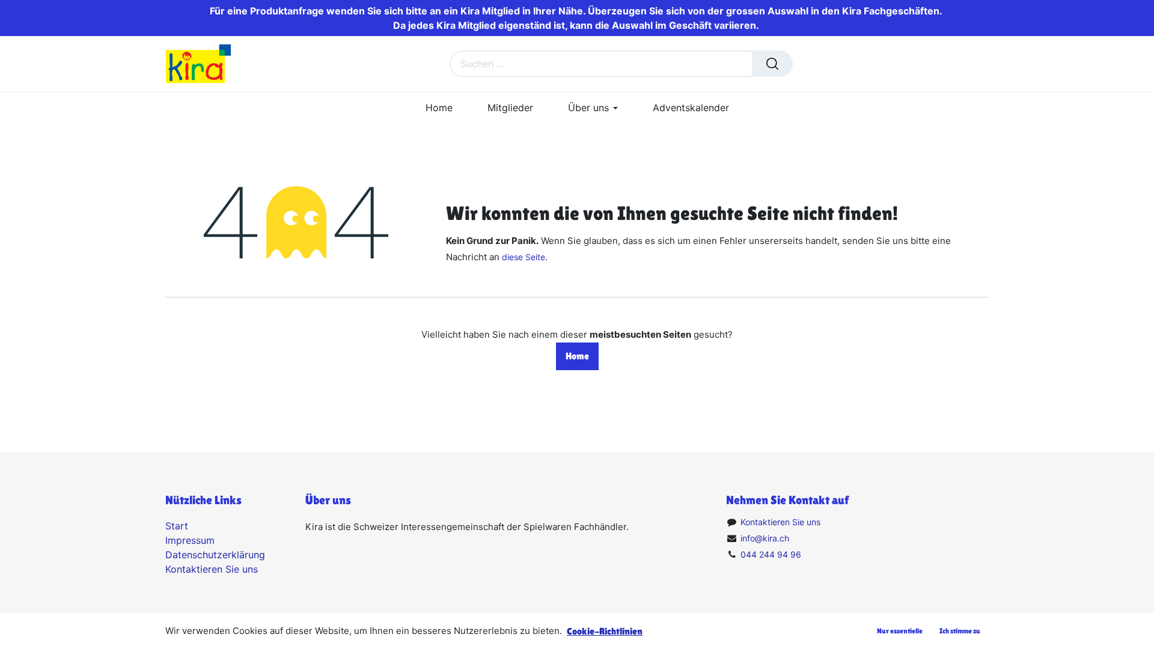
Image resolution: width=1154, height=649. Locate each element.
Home (577, 356)
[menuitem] (439, 108)
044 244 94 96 (770, 554)
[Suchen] (772, 64)
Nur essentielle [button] (900, 631)
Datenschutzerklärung (215, 555)
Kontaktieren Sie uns (211, 569)
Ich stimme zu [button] (959, 631)
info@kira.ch (764, 538)
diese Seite (523, 257)
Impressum (190, 540)
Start (176, 526)
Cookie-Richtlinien (605, 631)
